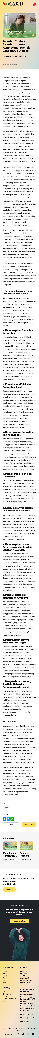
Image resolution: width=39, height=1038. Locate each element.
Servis (5, 976)
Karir (4, 1001)
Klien (4, 980)
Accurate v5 (24, 978)
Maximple (23, 971)
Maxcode (23, 973)
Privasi (5, 996)
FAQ (4, 992)
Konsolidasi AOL (26, 983)
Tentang (6, 971)
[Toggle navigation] (34, 4)
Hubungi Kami (7, 994)
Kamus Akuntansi (19, 921)
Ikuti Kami (9, 889)
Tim (4, 978)
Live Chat (25, 1021)
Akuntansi (14, 65)
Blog (7, 65)
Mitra (4, 983)
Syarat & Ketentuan (9, 999)
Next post (28, 825)
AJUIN (22, 976)
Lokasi (5, 973)
